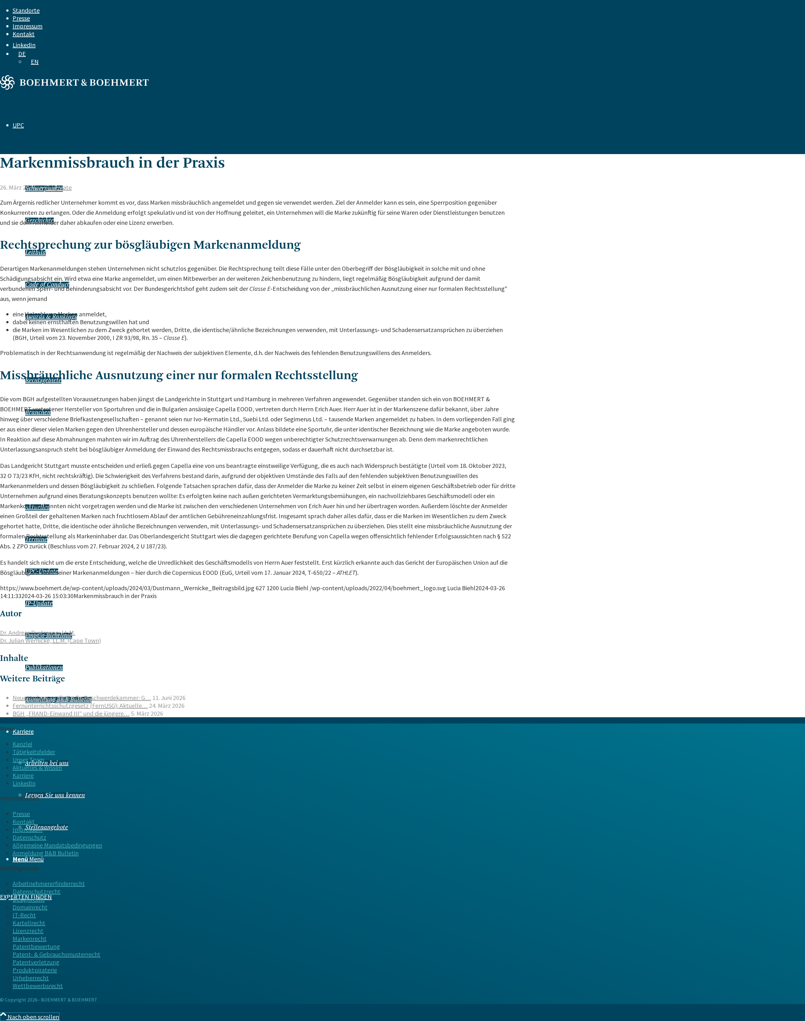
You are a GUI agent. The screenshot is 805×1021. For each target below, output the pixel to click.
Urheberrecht (31, 978)
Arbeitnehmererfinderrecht (49, 883)
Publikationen (44, 668)
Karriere (23, 775)
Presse (21, 18)
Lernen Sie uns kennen (55, 795)
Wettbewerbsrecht (38, 986)
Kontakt (24, 34)
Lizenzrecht (28, 931)
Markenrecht (30, 938)
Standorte (26, 10)
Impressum (27, 26)
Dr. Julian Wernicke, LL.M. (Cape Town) (50, 640)
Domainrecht (30, 907)
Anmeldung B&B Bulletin (46, 853)
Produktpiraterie (35, 970)
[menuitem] (374, 10)
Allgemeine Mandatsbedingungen (57, 845)
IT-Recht (24, 915)
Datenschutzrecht (36, 891)
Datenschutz (29, 837)
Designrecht (29, 899)
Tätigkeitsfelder (34, 752)
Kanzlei (22, 744)
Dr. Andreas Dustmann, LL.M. (37, 632)
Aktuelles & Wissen (37, 767)
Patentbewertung (36, 946)
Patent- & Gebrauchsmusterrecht (56, 954)
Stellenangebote (46, 827)
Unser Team (28, 759)
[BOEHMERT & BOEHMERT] (74, 87)
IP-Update (39, 604)
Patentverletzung (36, 962)
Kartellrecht (29, 923)
